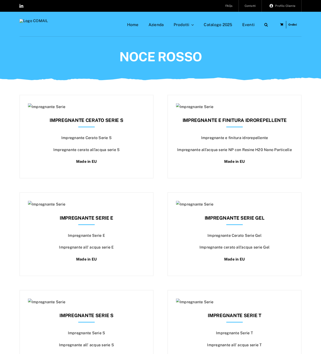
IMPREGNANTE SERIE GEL (235, 218)
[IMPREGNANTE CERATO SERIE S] (46, 107)
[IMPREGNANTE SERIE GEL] (194, 204)
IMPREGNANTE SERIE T (234, 315)
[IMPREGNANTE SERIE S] (46, 302)
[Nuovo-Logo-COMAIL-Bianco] (34, 21)
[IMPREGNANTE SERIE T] (194, 302)
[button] (266, 25)
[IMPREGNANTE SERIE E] (46, 204)
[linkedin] (21, 6)
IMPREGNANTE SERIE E (86, 218)
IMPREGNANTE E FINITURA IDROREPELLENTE (235, 120)
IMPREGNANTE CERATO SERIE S (86, 120)
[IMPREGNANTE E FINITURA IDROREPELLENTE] (194, 107)
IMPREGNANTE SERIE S (86, 315)
